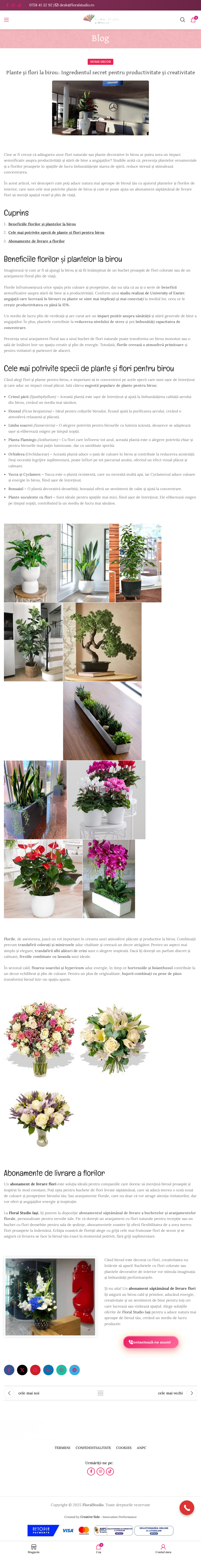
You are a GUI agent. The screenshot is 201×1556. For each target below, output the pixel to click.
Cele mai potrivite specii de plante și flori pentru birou (56, 232)
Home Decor (100, 61)
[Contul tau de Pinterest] (35, 1370)
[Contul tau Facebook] (7, 5)
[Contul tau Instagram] (13, 5)
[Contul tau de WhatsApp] (61, 1370)
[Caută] (182, 19)
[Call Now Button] (187, 1507)
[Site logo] (101, 19)
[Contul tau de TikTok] (19, 5)
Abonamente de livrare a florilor (36, 241)
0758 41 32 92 (40, 5)
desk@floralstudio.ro (77, 5)
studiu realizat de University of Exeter (152, 293)
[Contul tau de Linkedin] (48, 1370)
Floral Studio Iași (136, 1312)
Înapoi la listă (100, 1393)
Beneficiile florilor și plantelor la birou (42, 224)
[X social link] (22, 1370)
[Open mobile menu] (6, 19)
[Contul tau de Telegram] (74, 1370)
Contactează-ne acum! (151, 1342)
